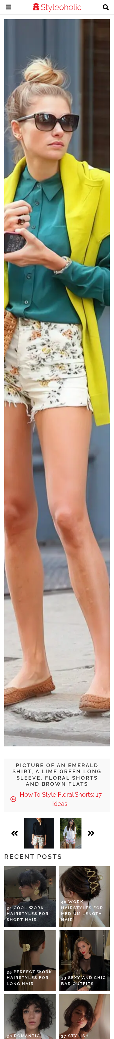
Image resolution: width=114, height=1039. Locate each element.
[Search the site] (106, 8)
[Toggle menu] (8, 7)
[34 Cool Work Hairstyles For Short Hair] (30, 896)
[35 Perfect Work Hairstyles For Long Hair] (30, 960)
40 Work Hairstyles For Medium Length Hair (82, 910)
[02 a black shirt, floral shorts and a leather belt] (39, 833)
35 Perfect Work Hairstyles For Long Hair (29, 978)
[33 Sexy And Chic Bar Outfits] (84, 960)
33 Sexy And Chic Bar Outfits (83, 980)
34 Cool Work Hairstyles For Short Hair (28, 914)
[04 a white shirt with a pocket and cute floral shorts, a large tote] (71, 833)
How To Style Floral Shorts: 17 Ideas (60, 799)
